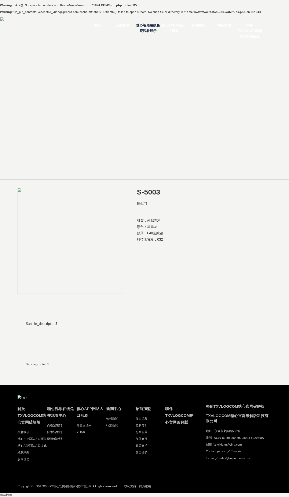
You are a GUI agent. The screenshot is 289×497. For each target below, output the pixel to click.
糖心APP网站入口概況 (32, 438)
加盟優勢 (141, 452)
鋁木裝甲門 (54, 432)
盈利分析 (141, 425)
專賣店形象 (84, 425)
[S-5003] (70, 241)
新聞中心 (199, 25)
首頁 (97, 25)
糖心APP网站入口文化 (32, 445)
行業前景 (141, 432)
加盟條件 (141, 438)
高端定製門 (54, 425)
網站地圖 (6, 495)
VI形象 (81, 432)
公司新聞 (112, 418)
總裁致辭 (23, 452)
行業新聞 (112, 425)
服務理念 (23, 459)
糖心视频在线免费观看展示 (148, 25)
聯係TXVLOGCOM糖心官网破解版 (249, 25)
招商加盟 (224, 25)
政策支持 (141, 445)
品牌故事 (122, 25)
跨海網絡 (145, 486)
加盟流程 (141, 418)
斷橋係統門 (54, 438)
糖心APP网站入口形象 (173, 25)
